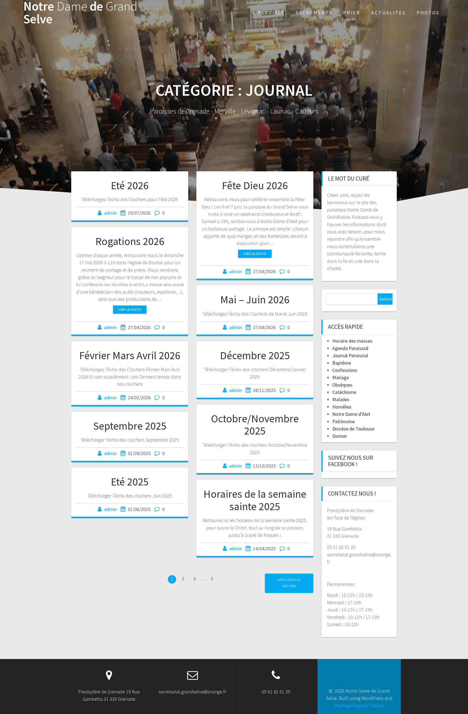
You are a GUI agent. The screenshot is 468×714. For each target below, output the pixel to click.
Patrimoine (343, 421)
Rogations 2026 (129, 241)
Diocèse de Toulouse (353, 429)
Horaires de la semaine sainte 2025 (254, 500)
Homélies (342, 407)
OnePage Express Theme (358, 705)
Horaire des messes (352, 341)
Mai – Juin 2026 (255, 299)
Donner (339, 436)
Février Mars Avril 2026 (129, 355)
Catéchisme (344, 392)
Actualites (388, 12)
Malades (340, 399)
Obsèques (342, 385)
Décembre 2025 (255, 355)
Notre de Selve (80, 12)
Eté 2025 (130, 481)
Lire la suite (254, 254)
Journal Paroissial (350, 355)
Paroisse (271, 12)
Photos (428, 12)
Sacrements (314, 12)
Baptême (341, 363)
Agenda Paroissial (350, 348)
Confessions (344, 370)
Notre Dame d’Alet (351, 414)
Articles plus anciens (289, 583)
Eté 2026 (130, 185)
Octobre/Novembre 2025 (255, 425)
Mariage (340, 377)
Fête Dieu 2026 (255, 185)
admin (110, 213)
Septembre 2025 (130, 426)
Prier (351, 12)
